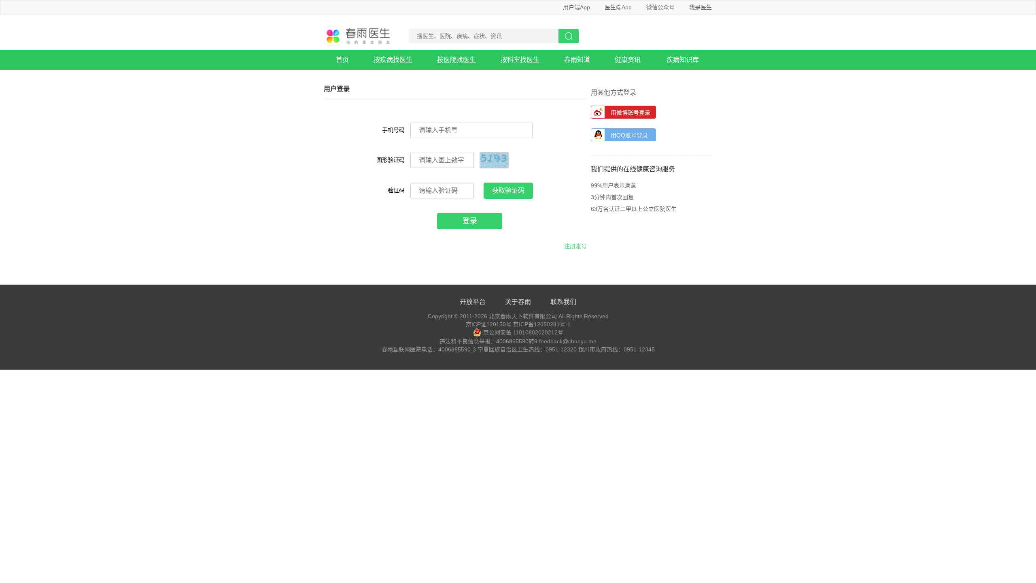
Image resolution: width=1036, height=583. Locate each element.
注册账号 (575, 246)
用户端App (576, 7)
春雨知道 (577, 59)
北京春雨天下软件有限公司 (523, 316)
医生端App (618, 7)
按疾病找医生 (393, 59)
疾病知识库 (683, 59)
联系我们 (563, 301)
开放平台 (473, 301)
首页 (342, 59)
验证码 (396, 190)
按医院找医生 (456, 59)
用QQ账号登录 (629, 135)
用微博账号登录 (630, 112)
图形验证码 (390, 160)
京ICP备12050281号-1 (542, 324)
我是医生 (700, 7)
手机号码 (393, 130)
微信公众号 (660, 7)
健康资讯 (628, 59)
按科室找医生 (520, 59)
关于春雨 (518, 301)
